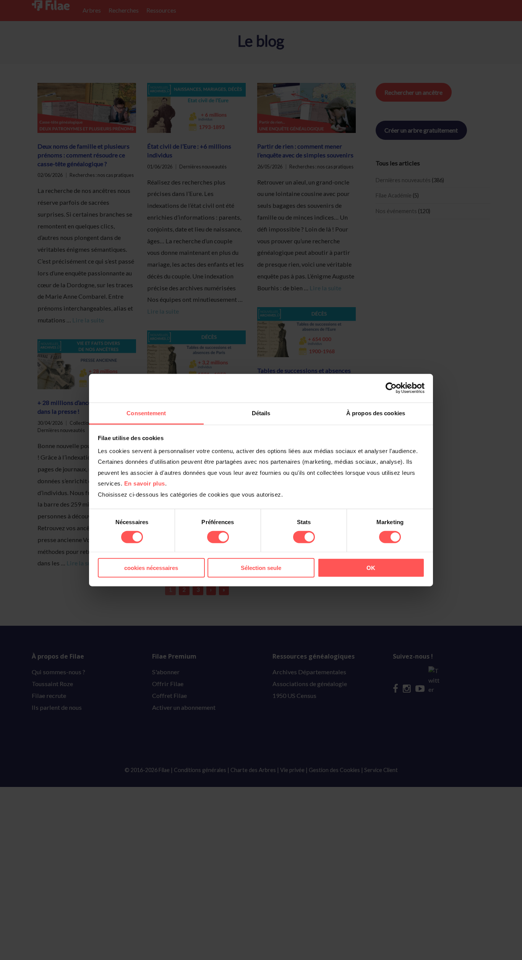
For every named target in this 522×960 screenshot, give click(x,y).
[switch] (218, 537)
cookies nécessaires (151, 567)
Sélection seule (261, 567)
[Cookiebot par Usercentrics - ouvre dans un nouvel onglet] (391, 388)
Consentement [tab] (146, 413)
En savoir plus (144, 483)
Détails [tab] (261, 413)
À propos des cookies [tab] (375, 413)
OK (370, 567)
